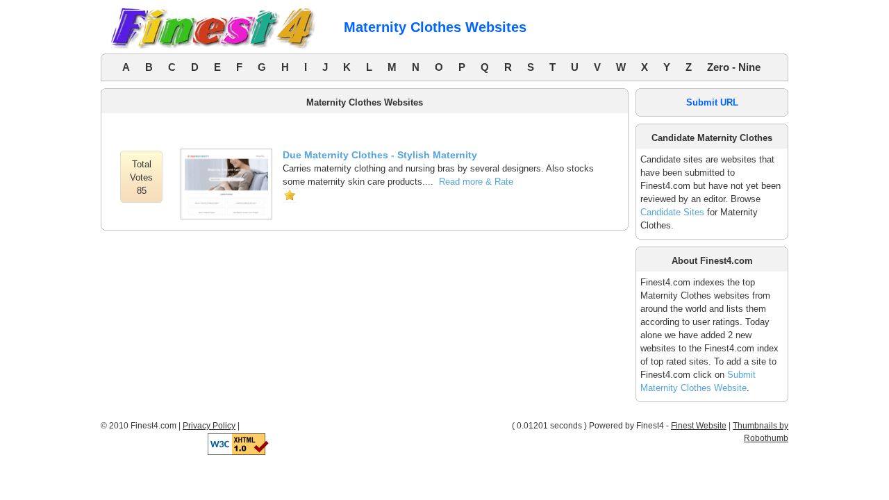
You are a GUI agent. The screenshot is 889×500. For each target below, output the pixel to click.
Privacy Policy (209, 426)
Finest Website (698, 426)
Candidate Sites (672, 212)
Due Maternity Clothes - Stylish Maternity (380, 154)
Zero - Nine (734, 67)
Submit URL (712, 102)
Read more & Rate (476, 181)
